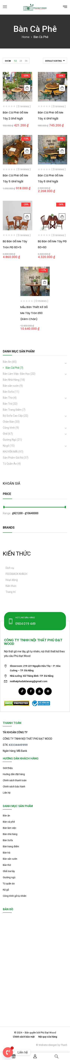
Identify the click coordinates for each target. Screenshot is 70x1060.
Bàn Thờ (8, 397)
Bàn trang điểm (11, 846)
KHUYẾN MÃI (10, 451)
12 (15, 61)
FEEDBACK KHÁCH (16, 573)
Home (25, 37)
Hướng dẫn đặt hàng (14, 774)
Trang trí (10, 591)
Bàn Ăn (7, 361)
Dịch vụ (10, 567)
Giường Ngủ (9, 439)
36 (26, 61)
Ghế (5, 433)
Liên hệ (6, 792)
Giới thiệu (8, 768)
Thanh (64, 1045)
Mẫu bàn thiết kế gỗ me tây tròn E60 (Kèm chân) (34, 313)
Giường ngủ (9, 877)
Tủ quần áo (9, 883)
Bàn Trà (7, 403)
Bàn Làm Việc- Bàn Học (16, 373)
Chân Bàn (8, 421)
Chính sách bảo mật (24, 1036)
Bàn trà (6, 852)
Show (8, 61)
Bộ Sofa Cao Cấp (13, 415)
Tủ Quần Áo (10, 463)
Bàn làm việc (9, 828)
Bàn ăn (6, 815)
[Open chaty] (8, 1052)
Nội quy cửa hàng (47, 1036)
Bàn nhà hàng (10, 834)
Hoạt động (12, 579)
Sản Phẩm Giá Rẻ (13, 457)
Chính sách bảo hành (14, 786)
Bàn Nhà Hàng (11, 379)
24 (20, 61)
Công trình (9, 427)
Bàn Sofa (8, 391)
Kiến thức (11, 585)
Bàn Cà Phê (12, 367)
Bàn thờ (7, 865)
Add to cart (27, 88)
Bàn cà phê (9, 821)
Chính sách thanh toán (15, 780)
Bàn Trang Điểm (12, 409)
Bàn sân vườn (11, 385)
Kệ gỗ (6, 445)
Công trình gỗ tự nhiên (14, 895)
